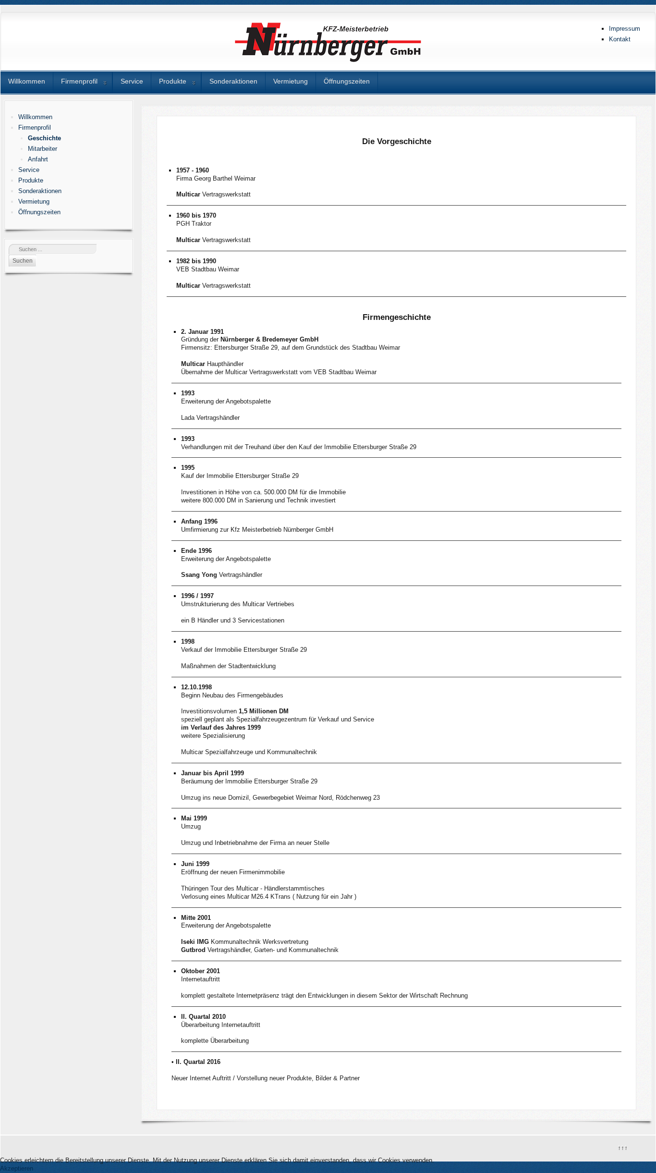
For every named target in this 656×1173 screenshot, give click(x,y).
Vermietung (290, 81)
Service (132, 81)
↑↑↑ (622, 1146)
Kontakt (620, 39)
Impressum (624, 28)
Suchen (22, 260)
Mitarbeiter (42, 148)
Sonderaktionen (233, 81)
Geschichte (44, 138)
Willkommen (26, 81)
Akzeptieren (16, 1168)
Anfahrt (38, 159)
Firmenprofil (79, 81)
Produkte (172, 81)
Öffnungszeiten (347, 81)
